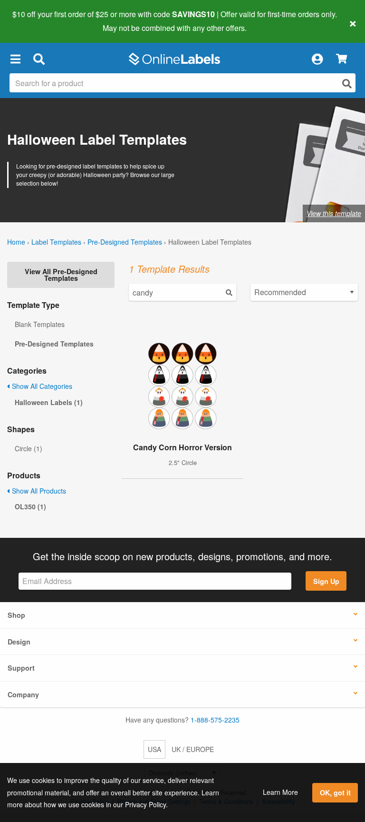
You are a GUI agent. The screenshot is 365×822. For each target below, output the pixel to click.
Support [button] (21, 668)
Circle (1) (28, 448)
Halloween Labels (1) (49, 402)
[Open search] (346, 83)
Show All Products (38, 490)
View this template (334, 213)
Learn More (280, 792)
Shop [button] (16, 615)
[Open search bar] (39, 59)
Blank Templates (40, 324)
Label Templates (56, 242)
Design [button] (19, 641)
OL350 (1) (30, 506)
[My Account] (317, 59)
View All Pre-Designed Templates (61, 275)
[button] (15, 59)
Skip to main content (34, 21)
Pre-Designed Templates (124, 242)
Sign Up (326, 581)
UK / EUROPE (193, 749)
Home (16, 242)
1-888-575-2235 (215, 719)
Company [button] (23, 694)
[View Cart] (341, 59)
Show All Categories (41, 386)
